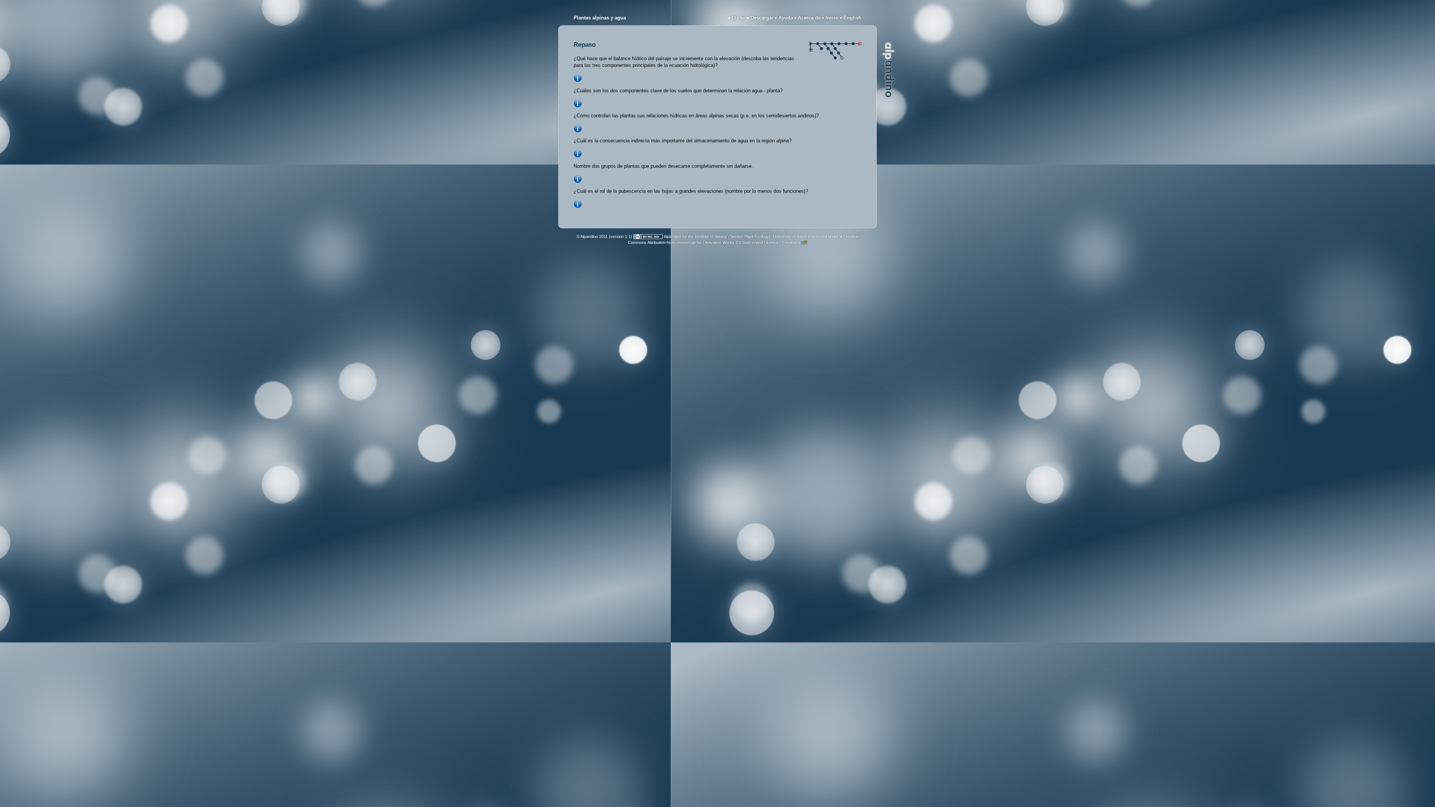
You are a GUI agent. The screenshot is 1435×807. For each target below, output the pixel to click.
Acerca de (809, 18)
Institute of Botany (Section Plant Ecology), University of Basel (751, 236)
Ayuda (785, 18)
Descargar (762, 18)
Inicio (832, 18)
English (852, 18)
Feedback (791, 242)
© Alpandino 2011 (592, 236)
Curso (739, 18)
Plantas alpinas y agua (600, 18)
